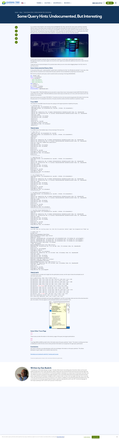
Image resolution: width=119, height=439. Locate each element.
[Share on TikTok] (16, 38)
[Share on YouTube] (16, 42)
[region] (59, 437)
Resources (67, 3)
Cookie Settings (87, 437)
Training (39, 3)
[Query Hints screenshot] (59, 314)
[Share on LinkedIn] (16, 27)
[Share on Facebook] (16, 31)
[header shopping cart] (115, 3)
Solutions (47, 3)
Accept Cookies (96, 437)
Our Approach (57, 3)
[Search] (104, 3)
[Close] (117, 436)
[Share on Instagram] (16, 34)
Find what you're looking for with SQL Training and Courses (44, 354)
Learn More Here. (60, 436)
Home (16, 12)
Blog (21, 12)
